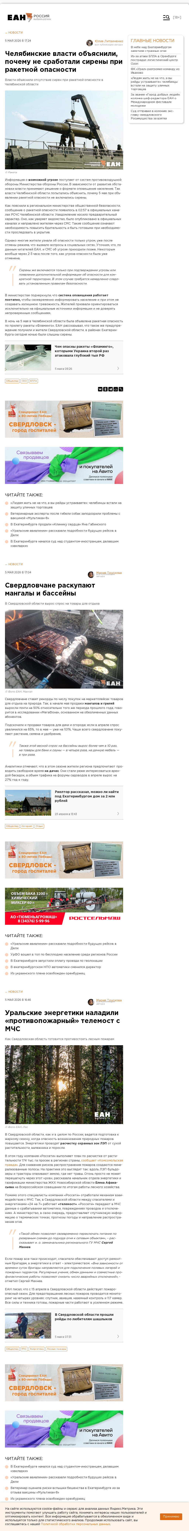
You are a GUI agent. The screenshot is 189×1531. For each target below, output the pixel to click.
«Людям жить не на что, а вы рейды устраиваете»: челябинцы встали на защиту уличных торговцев (66, 505)
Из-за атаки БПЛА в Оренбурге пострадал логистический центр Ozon (154, 60)
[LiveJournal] (121, 389)
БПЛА (33, 381)
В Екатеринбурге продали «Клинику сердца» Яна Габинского (58, 524)
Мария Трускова (109, 573)
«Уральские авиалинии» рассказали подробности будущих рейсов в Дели (63, 533)
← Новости (14, 33)
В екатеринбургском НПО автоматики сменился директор (56, 967)
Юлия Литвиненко (109, 41)
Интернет (27, 826)
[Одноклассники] (105, 389)
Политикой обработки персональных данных (75, 1524)
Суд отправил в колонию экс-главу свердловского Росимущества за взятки (152, 115)
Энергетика (37, 1349)
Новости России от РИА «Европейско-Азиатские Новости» (20, 17)
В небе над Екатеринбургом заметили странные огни (151, 49)
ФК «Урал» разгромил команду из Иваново (155, 71)
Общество (12, 381)
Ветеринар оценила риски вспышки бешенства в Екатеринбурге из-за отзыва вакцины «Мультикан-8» (65, 1490)
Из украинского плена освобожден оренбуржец (48, 973)
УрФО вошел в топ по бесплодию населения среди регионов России (64, 954)
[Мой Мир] (116, 389)
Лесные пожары (56, 1349)
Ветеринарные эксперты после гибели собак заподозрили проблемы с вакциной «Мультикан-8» (65, 516)
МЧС (24, 1349)
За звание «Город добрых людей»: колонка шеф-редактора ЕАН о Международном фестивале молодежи (155, 100)
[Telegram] (110, 389)
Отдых (39, 826)
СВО (24, 381)
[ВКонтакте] (100, 389)
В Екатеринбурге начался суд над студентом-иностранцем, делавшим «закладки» (64, 543)
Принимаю (171, 1516)
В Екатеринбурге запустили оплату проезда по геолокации (56, 961)
